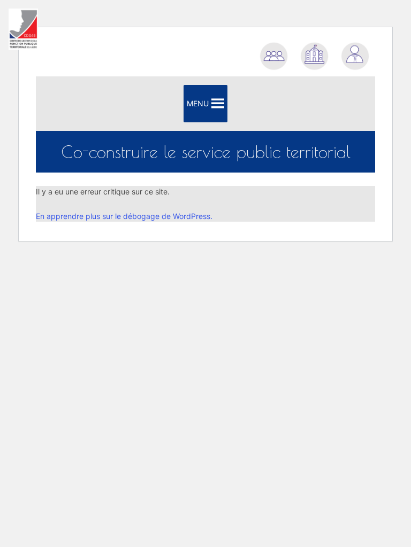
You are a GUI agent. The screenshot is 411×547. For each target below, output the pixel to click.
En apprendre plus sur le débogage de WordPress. (124, 216)
